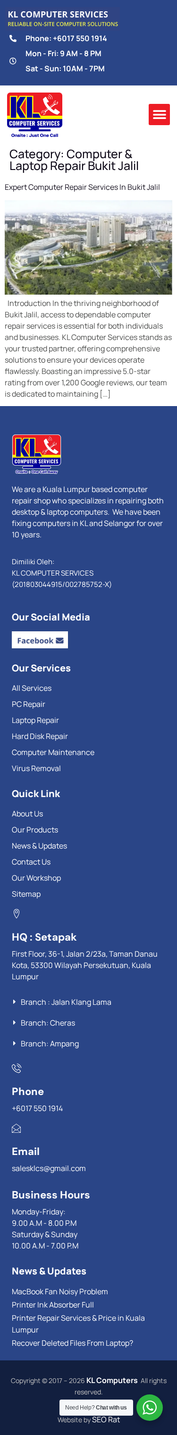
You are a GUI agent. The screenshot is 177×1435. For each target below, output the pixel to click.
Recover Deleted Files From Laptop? (72, 1343)
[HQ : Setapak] (16, 913)
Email (26, 1151)
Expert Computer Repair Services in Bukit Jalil (82, 187)
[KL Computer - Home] (82, 454)
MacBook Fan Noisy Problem (60, 1291)
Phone (28, 1091)
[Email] (16, 1128)
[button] (159, 114)
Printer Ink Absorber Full (53, 1304)
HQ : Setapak (44, 937)
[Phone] (16, 1068)
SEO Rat (106, 1419)
